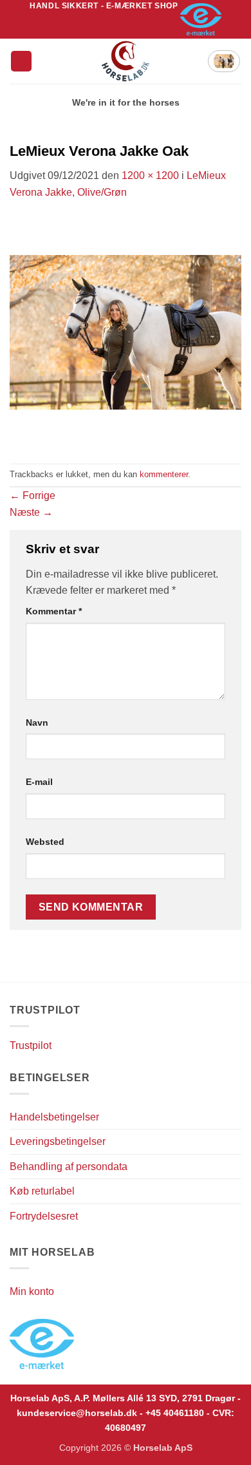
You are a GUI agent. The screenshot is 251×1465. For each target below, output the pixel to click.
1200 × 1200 (150, 175)
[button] (21, 61)
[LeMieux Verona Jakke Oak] (125, 331)
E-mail (39, 782)
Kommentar (54, 611)
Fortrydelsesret (44, 1216)
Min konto (32, 1291)
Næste (31, 512)
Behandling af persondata (68, 1166)
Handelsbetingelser (54, 1116)
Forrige (32, 495)
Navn (37, 722)
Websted (45, 841)
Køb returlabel (42, 1191)
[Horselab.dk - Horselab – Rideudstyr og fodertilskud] (125, 61)
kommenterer (164, 474)
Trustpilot (30, 1045)
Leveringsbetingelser (58, 1141)
